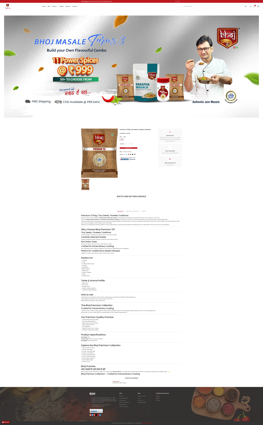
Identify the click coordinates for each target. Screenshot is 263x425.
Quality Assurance (123, 398)
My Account (140, 400)
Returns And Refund (124, 402)
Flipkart (157, 398)
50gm (121, 139)
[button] (258, 6)
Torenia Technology (146, 423)
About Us (121, 396)
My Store (158, 400)
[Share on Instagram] (130, 154)
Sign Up (139, 398)
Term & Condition (123, 406)
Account (177, 1)
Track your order (142, 396)
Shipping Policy (122, 404)
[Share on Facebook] (124, 154)
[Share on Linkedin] (134, 154)
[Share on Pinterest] (128, 154)
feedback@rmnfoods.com (98, 406)
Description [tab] (120, 211)
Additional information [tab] (132, 211)
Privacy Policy (122, 400)
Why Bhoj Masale (142, 402)
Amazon (158, 396)
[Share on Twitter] (126, 154)
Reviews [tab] (144, 211)
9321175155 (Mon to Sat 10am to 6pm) (101, 404)
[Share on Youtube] (132, 154)
